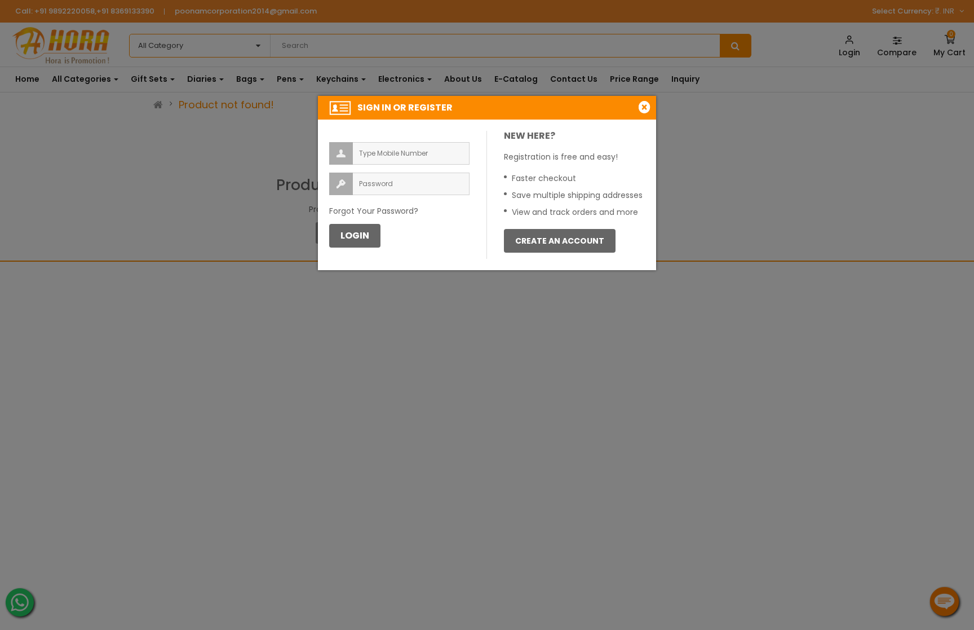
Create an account (559, 240)
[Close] (646, 107)
